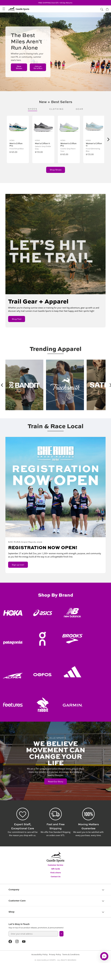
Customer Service (55, 865)
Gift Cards (55, 869)
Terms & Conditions (71, 954)
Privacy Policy (55, 954)
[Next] (108, 139)
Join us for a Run (38, 67)
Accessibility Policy (39, 954)
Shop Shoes (55, 169)
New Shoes (19, 67)
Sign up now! (18, 564)
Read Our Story (55, 781)
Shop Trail (16, 319)
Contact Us (55, 876)
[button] (3, 9)
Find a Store (55, 872)
